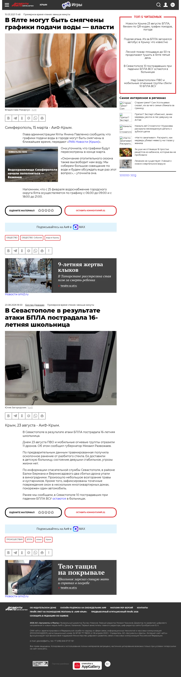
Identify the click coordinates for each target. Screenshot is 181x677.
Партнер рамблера (60, 664)
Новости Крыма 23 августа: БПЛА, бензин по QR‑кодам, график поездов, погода (148, 26)
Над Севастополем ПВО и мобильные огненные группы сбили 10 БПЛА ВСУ (148, 83)
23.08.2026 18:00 (13, 305)
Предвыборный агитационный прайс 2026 (114, 612)
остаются (59, 498)
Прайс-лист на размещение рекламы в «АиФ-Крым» (58, 612)
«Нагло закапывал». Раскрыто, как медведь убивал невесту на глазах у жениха (154, 140)
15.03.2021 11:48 (13, 14)
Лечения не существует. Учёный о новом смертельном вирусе (153, 162)
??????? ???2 (127, 175)
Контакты (142, 608)
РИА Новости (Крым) (84, 141)
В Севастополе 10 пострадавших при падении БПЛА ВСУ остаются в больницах (148, 69)
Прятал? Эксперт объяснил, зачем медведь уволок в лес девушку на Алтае (153, 117)
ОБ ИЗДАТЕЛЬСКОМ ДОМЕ (43, 608)
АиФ (34, 109)
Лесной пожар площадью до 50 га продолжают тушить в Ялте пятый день (147, 54)
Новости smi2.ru (16, 294)
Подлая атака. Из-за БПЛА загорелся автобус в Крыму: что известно (148, 41)
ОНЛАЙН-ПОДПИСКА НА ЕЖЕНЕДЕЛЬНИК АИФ (83, 608)
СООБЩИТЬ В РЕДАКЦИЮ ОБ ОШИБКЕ (49, 616)
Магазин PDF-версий (121, 608)
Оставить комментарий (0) (90, 210)
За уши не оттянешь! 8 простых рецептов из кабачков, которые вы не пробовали (155, 152)
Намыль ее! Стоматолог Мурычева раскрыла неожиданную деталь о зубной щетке (154, 129)
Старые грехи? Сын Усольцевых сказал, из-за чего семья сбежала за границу (154, 105)
